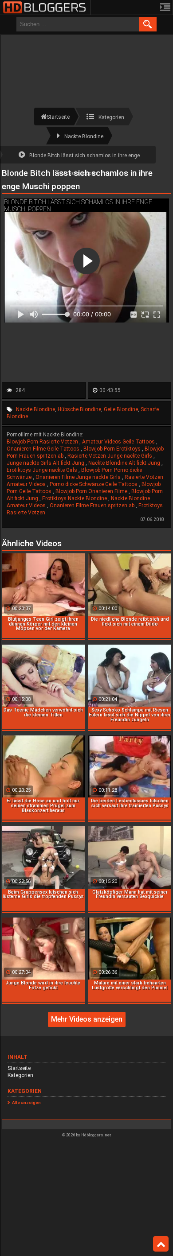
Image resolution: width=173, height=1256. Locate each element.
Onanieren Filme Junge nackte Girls (78, 477)
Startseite (19, 1068)
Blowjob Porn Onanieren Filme (92, 491)
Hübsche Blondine (79, 409)
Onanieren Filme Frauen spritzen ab (93, 505)
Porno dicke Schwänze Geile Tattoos (94, 484)
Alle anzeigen (26, 1102)
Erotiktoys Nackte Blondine (75, 498)
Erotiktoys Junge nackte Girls (43, 470)
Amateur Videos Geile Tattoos (119, 442)
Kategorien (20, 1075)
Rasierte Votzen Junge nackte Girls (110, 456)
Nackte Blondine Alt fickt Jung (124, 463)
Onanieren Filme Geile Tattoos (44, 449)
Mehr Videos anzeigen (86, 1019)
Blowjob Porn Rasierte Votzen (43, 442)
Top (161, 1244)
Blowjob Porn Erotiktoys (112, 449)
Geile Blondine (121, 409)
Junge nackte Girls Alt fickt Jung (46, 463)
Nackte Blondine (35, 409)
